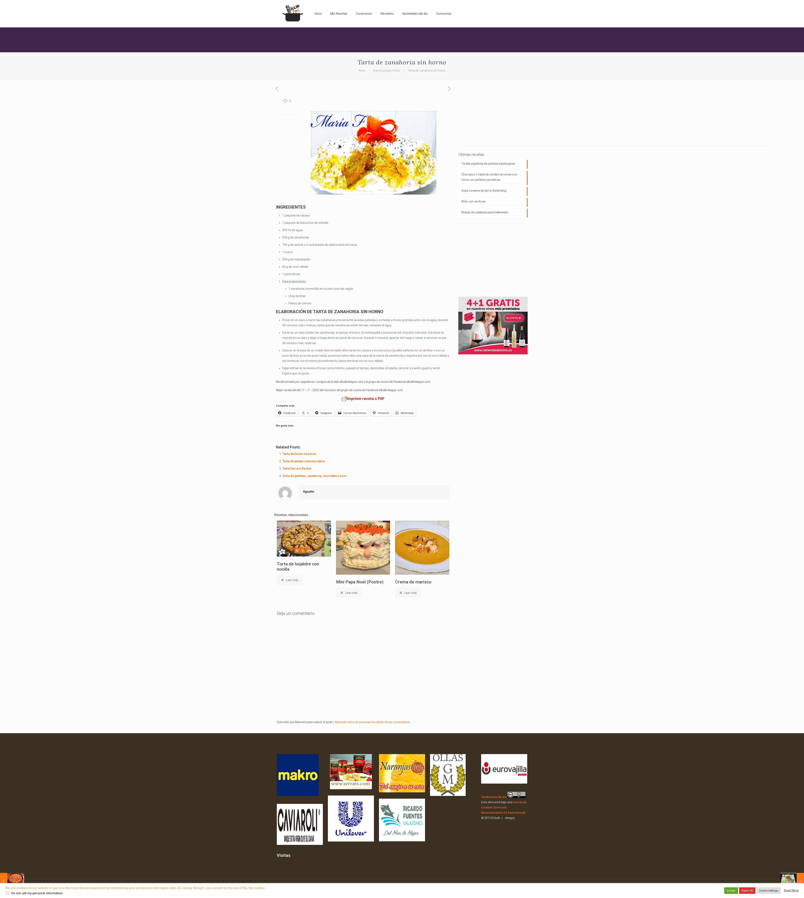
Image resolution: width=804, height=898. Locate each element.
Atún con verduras (473, 201)
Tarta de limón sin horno (299, 454)
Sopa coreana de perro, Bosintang (483, 190)
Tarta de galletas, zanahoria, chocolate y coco (314, 476)
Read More (791, 890)
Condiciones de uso (494, 797)
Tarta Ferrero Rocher (297, 468)
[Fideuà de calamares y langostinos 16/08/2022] (12, 881)
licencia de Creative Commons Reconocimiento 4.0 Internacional (504, 807)
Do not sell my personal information (37, 893)
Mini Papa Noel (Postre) (360, 581)
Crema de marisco (413, 581)
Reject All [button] (747, 890)
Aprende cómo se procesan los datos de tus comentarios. (373, 722)
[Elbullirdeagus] (292, 13)
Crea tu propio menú (386, 70)
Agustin (308, 491)
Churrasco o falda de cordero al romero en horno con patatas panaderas (489, 177)
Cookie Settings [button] (768, 890)
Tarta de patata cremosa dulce (303, 461)
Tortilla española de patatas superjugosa (488, 163)
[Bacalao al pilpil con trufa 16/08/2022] (792, 881)
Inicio (361, 70)
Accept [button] (731, 890)
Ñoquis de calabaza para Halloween (484, 212)
